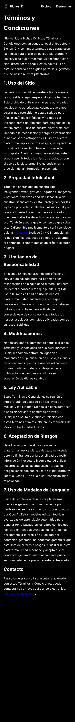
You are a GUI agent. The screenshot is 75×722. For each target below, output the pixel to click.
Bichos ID (16, 6)
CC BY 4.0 (21, 232)
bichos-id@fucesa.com (19, 593)
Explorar (47, 6)
